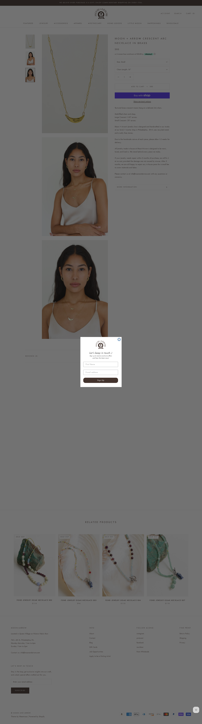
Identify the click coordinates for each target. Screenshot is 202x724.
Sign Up (100, 380)
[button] (101, 344)
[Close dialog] (119, 339)
